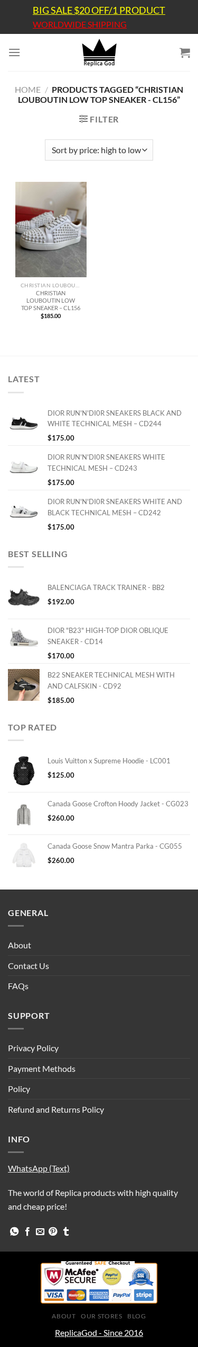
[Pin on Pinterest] (53, 1232)
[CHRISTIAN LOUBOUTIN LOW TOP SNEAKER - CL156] (51, 229)
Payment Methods (42, 1068)
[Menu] (14, 52)
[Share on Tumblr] (66, 1232)
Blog (136, 1316)
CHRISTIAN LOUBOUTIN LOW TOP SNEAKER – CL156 (50, 300)
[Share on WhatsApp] (14, 1232)
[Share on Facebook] (27, 1232)
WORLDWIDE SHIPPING (80, 24)
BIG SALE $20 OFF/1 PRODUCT (99, 10)
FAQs (18, 986)
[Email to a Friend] (40, 1232)
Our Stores (101, 1316)
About (19, 945)
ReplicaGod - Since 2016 (99, 1332)
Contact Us (28, 966)
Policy (19, 1089)
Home (28, 89)
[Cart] (185, 52)
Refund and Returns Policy (56, 1109)
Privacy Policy (33, 1048)
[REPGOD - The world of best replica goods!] (99, 52)
